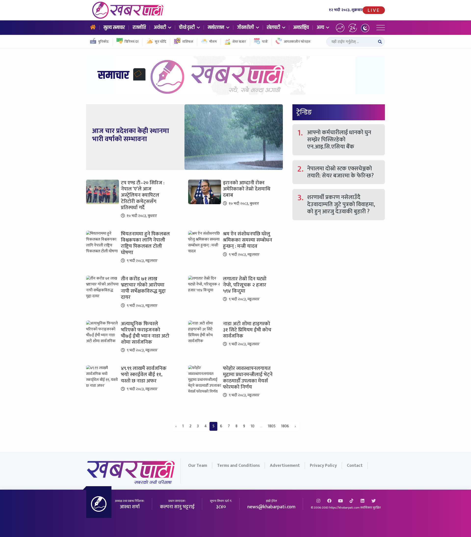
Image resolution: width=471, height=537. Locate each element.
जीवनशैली (246, 27)
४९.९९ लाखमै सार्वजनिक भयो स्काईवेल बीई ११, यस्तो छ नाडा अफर (144, 374)
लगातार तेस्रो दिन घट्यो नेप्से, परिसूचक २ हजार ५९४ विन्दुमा (244, 284)
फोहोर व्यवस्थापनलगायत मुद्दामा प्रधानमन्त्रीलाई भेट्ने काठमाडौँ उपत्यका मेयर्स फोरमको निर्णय (248, 377)
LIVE (373, 10)
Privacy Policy (323, 465)
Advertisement (285, 465)
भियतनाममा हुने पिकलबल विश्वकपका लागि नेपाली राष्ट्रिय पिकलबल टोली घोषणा (145, 243)
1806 (285, 426)
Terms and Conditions (238, 465)
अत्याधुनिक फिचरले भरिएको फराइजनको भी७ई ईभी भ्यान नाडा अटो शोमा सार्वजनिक (145, 333)
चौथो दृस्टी (187, 27)
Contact (355, 465)
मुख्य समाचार (114, 27)
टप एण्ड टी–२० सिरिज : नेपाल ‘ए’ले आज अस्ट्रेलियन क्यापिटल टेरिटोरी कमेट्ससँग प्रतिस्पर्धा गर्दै (142, 195)
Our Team (197, 465)
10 (252, 426)
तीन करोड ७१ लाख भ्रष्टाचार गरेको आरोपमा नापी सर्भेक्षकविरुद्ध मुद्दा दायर (143, 288)
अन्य (321, 27)
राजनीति (139, 27)
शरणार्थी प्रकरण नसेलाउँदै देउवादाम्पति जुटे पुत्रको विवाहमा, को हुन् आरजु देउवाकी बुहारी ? (341, 204)
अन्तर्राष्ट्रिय (301, 27)
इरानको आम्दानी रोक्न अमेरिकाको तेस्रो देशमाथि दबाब (246, 188)
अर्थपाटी (160, 27)
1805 (271, 426)
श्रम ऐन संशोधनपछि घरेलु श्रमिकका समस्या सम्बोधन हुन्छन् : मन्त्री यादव (247, 239)
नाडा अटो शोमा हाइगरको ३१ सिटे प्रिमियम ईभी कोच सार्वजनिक (247, 329)
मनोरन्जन (216, 27)
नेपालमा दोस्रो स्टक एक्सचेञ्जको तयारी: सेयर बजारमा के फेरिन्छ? (340, 172)
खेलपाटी (274, 27)
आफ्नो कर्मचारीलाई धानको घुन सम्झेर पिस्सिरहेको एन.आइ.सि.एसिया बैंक (339, 140)
